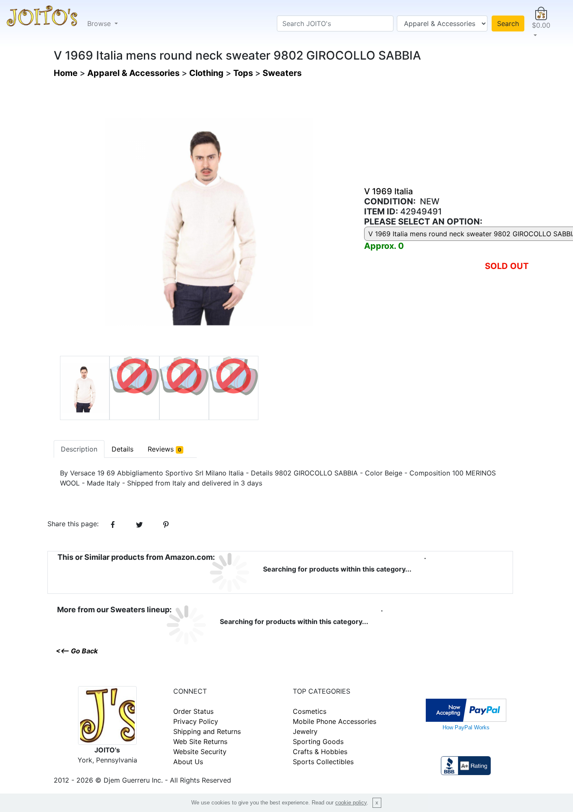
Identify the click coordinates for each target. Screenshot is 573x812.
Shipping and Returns (207, 731)
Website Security (200, 751)
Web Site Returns (200, 741)
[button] (541, 23)
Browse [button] (100, 23)
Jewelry (305, 731)
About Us (188, 761)
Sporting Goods (318, 741)
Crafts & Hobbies (320, 751)
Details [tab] (122, 449)
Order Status (193, 711)
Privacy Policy (195, 721)
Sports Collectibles (323, 761)
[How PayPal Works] (466, 709)
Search (508, 23)
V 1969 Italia (388, 191)
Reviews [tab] (164, 449)
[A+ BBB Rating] (465, 765)
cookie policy (351, 802)
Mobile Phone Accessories (334, 721)
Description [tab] (79, 449)
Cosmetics (309, 711)
